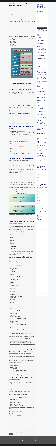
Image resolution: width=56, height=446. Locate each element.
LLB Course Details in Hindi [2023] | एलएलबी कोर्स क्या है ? (42, 126)
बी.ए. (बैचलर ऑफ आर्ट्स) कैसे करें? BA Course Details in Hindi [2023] (41, 49)
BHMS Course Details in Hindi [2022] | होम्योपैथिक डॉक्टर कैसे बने (41, 98)
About (36, 437)
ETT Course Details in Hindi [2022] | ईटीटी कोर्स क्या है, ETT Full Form (42, 159)
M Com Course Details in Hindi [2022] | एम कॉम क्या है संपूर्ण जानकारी (41, 208)
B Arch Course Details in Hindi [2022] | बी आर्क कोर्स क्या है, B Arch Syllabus (41, 78)
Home (36, 441)
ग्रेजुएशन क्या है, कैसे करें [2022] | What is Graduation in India (42, 88)
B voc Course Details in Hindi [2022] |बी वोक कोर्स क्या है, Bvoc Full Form (41, 85)
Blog (35, 438)
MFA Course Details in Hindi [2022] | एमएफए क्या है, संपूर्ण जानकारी (42, 187)
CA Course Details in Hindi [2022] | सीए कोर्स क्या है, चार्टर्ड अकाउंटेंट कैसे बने (42, 91)
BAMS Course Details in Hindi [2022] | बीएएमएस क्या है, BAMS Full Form (41, 105)
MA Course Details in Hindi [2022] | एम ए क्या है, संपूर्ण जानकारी (42, 199)
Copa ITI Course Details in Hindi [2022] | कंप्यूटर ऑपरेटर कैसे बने (41, 176)
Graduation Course (39, 216)
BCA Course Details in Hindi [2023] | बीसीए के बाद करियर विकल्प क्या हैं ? (42, 40)
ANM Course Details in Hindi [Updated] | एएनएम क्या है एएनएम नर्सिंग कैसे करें (41, 142)
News (38, 217)
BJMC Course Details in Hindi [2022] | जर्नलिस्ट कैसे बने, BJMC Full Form (41, 95)
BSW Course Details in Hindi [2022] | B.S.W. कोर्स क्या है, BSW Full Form (42, 62)
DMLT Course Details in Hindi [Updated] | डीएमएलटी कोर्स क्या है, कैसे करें (41, 146)
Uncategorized (39, 219)
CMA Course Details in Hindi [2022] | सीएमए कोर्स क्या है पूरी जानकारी (41, 58)
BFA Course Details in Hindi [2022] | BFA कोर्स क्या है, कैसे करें (42, 120)
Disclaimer (36, 440)
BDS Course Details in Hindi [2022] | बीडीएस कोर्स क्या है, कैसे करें (42, 114)
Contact (36, 439)
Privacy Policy (36, 442)
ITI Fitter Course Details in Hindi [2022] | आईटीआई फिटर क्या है (41, 153)
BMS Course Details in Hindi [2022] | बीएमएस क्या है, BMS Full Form (42, 111)
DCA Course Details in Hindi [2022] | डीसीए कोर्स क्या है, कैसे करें (42, 173)
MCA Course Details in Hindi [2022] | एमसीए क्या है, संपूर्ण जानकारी (41, 205)
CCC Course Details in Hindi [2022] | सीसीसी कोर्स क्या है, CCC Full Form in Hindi (42, 150)
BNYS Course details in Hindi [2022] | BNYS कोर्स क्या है (41, 69)
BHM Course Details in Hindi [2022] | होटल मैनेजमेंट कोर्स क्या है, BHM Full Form (42, 101)
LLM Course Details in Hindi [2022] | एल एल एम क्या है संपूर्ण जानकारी (42, 193)
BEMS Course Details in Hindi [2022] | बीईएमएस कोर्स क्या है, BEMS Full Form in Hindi (41, 66)
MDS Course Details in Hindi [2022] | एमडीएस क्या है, (41, 190)
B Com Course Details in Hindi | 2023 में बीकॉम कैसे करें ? (41, 46)
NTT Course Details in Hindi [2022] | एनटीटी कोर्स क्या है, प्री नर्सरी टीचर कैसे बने (42, 180)
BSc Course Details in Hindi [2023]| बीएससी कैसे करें (41, 43)
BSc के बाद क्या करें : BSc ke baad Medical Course (41, 55)
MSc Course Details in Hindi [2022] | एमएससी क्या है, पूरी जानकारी (15, 415)
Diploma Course (39, 215)
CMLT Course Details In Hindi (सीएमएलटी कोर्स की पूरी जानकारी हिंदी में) (41, 135)
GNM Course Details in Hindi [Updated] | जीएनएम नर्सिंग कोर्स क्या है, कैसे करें (41, 34)
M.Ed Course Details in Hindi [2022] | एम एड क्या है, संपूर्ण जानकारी (41, 196)
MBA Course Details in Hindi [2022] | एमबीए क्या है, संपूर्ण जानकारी (41, 211)
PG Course (38, 218)
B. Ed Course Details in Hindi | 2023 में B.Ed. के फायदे (41, 129)
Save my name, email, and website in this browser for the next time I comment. (18, 432)
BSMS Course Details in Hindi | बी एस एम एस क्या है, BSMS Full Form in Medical (41, 52)
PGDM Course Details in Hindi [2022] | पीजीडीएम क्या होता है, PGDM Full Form (41, 156)
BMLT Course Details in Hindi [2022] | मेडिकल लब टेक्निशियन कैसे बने (41, 108)
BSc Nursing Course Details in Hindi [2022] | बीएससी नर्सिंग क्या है (41, 72)
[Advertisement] (22, 10)
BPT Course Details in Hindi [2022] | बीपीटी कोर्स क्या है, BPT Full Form (42, 81)
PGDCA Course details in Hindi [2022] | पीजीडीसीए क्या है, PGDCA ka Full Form (42, 170)
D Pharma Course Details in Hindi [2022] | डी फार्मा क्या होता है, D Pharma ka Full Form (42, 167)
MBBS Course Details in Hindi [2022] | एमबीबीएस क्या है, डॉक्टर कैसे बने (42, 117)
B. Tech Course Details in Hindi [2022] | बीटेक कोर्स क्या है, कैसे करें (41, 123)
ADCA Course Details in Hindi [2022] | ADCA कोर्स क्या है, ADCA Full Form (42, 163)
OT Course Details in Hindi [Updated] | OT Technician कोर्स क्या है (42, 30)
